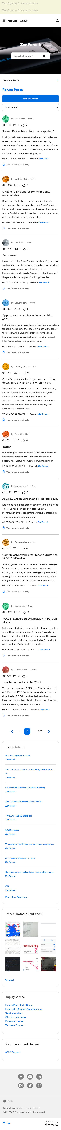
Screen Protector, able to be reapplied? (28, 131)
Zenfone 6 (9, 255)
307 (40, 731)
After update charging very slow (20, 858)
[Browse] (5, 20)
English (10, 1101)
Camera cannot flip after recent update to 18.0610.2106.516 (30, 556)
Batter (6, 447)
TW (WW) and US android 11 (18, 816)
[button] (12, 929)
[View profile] (5, 119)
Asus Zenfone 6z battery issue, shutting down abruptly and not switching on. (28, 381)
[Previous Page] (12, 731)
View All (9, 980)
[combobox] (30, 55)
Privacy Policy (33, 1108)
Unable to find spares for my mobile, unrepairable (26, 193)
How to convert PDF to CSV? (21, 682)
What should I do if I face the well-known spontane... (29, 844)
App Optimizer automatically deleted (23, 801)
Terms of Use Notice (12, 1108)
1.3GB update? (12, 830)
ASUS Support (13, 1052)
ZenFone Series (11, 80)
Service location (13, 1013)
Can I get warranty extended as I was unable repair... (29, 872)
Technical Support (14, 1025)
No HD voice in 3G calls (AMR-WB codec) (25, 787)
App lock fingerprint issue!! (17, 755)
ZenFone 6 (43, 158)
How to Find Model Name (19, 1005)
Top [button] (8, 1123)
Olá (7, 886)
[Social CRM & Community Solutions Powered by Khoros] (51, 1123)
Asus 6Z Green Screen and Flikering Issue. (30, 499)
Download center (14, 1021)
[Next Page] (48, 731)
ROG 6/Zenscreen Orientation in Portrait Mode (29, 620)
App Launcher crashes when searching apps (27, 317)
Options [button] (57, 80)
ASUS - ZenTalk (18, 20)
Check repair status (15, 1017)
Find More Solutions (16, 897)
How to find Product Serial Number (23, 1009)
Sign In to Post (30, 98)
